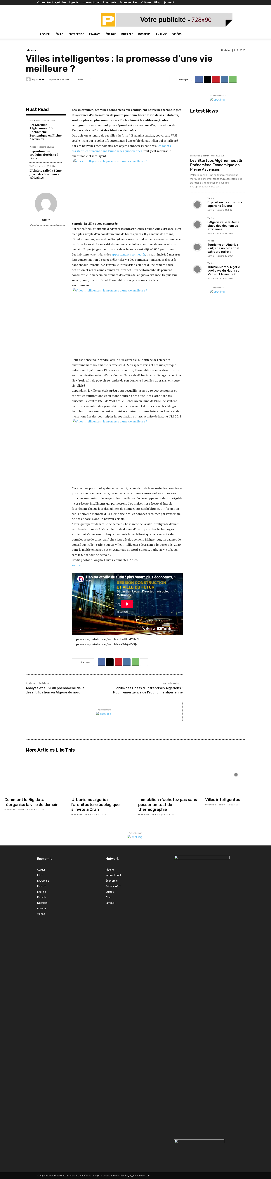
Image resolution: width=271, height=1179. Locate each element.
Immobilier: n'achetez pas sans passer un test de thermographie (167, 804)
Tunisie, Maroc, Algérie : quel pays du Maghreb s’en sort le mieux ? (224, 270)
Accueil (45, 34)
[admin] (29, 79)
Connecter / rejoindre (51, 2)
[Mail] (225, 2)
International (91, 2)
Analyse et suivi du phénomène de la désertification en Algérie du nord (55, 690)
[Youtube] (231, 2)
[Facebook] (219, 2)
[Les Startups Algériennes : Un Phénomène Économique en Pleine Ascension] (217, 133)
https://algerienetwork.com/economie (45, 225)
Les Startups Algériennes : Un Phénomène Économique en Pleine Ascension (45, 132)
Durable (127, 34)
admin (40, 79)
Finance (94, 34)
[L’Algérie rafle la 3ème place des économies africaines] (197, 224)
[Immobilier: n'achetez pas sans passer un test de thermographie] (169, 775)
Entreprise (76, 34)
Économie (109, 2)
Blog (157, 2)
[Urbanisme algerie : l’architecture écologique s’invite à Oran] (102, 775)
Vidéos (177, 34)
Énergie (110, 34)
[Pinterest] (216, 79)
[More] (241, 79)
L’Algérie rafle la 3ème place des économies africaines (45, 173)
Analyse (161, 34)
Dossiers (144, 34)
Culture (146, 2)
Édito (59, 34)
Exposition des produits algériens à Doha (43, 154)
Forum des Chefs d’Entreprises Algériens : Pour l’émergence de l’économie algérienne (148, 690)
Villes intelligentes (222, 799)
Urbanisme (32, 50)
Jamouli (169, 2)
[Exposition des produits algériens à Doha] (197, 204)
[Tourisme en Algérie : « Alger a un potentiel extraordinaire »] (197, 247)
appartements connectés (128, 254)
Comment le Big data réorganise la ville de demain (31, 802)
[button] (229, 34)
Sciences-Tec (129, 2)
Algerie (73, 2)
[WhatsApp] (233, 79)
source (76, 565)
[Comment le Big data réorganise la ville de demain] (35, 775)
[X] (207, 79)
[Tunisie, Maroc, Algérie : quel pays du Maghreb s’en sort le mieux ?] (197, 269)
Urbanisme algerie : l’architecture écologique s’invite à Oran (95, 804)
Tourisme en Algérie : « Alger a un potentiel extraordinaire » (223, 248)
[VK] (224, 79)
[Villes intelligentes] (236, 775)
